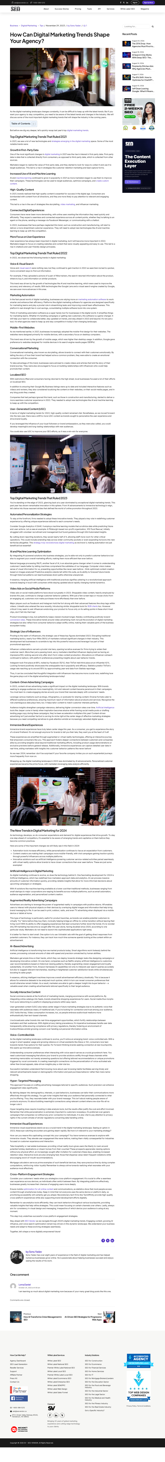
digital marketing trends (77, 130)
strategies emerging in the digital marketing (71, 141)
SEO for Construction (93, 1361)
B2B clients (93, 606)
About (46, 9)
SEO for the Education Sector (97, 1382)
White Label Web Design (57, 1389)
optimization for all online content (38, 1189)
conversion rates (17, 620)
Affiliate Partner (16, 1375)
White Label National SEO (57, 1364)
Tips (41, 25)
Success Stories (62, 9)
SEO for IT (89, 1375)
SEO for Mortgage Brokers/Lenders (99, 1378)
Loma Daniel (25, 1284)
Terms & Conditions (143, 1406)
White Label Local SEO (56, 1371)
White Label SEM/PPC (56, 1385)
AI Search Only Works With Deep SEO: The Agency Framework (142, 58)
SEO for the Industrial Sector (96, 1391)
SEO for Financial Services (95, 1368)
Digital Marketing (29, 25)
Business (14, 25)
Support (13, 1371)
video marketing (67, 204)
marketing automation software (92, 299)
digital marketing (52, 154)
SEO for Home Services (94, 1371)
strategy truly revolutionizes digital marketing (53, 542)
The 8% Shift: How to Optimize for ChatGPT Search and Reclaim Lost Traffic (143, 81)
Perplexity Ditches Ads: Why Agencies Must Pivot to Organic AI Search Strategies (143, 70)
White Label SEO (127, 9)
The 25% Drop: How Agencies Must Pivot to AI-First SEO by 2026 (142, 46)
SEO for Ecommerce (93, 1364)
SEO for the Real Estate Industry (98, 1407)
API (99, 9)
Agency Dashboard (18, 1361)
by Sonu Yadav (74, 25)
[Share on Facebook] (103, 1240)
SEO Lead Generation (18, 1364)
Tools (89, 9)
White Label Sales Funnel (57, 1392)
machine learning (24, 178)
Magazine (145, 9)
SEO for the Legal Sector (95, 1394)
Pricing (78, 9)
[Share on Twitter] (108, 1240)
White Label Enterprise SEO (58, 1382)
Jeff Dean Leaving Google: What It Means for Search (142, 91)
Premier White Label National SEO (61, 1368)
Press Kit (13, 1378)
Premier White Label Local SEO (59, 1375)
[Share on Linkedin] (112, 1240)
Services (110, 9)
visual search (25, 268)
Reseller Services (17, 1368)
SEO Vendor (30, 1221)
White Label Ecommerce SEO (59, 1378)
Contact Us (14, 1382)
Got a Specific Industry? (94, 1411)
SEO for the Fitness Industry (96, 1404)
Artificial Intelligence (105, 707)
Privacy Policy (131, 1406)
